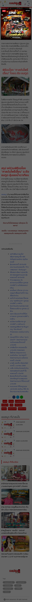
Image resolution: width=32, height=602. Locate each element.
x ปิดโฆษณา (27, 10)
